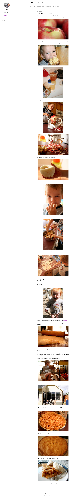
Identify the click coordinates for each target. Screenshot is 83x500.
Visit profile (6, 15)
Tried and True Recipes (54, 6)
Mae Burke (50, 495)
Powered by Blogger (49, 493)
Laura (7, 9)
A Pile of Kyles (36, 3)
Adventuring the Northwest (43, 6)
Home (31, 6)
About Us (34, 6)
